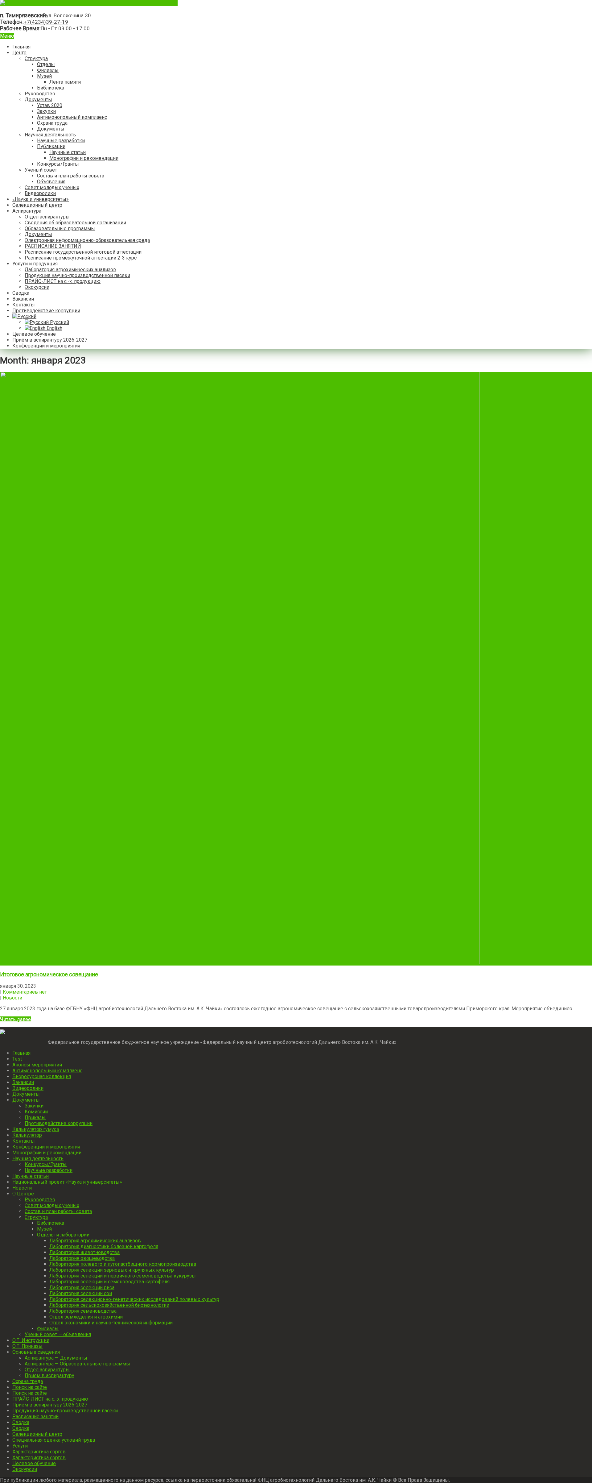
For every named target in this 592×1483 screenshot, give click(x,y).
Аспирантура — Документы (56, 1358)
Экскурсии (37, 287)
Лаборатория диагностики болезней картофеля (103, 1246)
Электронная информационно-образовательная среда (87, 240)
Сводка (20, 293)
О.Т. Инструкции (30, 1340)
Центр (19, 53)
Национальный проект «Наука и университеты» (67, 1182)
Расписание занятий (35, 1416)
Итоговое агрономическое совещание (49, 974)
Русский (59, 322)
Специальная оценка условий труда (53, 1440)
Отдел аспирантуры (47, 217)
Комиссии (36, 1112)
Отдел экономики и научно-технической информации (111, 1323)
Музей (44, 76)
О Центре (23, 1194)
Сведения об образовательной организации (75, 223)
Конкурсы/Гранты (58, 164)
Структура (36, 58)
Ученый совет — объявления (58, 1334)
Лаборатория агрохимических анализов (70, 269)
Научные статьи (67, 152)
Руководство (40, 94)
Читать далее (15, 1019)
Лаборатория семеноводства (83, 1311)
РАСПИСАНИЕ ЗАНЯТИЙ (53, 246)
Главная (21, 47)
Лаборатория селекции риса (81, 1287)
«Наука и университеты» (40, 199)
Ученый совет (41, 170)
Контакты (23, 305)
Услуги (20, 1446)
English (53, 328)
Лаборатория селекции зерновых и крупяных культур (111, 1270)
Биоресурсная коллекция (41, 1076)
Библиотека (50, 88)
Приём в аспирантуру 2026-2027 (49, 340)
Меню (7, 36)
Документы (38, 99)
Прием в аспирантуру (49, 1375)
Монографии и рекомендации (83, 158)
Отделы (46, 64)
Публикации (51, 146)
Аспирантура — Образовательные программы (77, 1364)
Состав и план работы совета (70, 176)
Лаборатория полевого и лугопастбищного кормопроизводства (122, 1264)
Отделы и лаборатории (63, 1235)
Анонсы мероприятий (37, 1065)
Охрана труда (52, 123)
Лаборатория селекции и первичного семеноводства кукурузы (122, 1276)
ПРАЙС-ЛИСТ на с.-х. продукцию (63, 281)
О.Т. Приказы (27, 1346)
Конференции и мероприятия (46, 346)
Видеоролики (40, 193)
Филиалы (48, 70)
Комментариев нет (25, 992)
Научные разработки (61, 140)
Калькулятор (27, 1135)
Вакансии (23, 299)
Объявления (51, 182)
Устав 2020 (49, 105)
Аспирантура (26, 211)
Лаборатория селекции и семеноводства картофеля (109, 1282)
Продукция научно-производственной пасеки (77, 275)
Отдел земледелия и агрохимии (86, 1317)
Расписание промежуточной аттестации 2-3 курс (81, 258)
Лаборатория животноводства (84, 1252)
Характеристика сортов (39, 1452)
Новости (12, 998)
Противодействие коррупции (46, 311)
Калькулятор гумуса (35, 1129)
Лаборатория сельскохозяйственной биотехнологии (109, 1305)
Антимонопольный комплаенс (72, 117)
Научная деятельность (50, 135)
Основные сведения (36, 1352)
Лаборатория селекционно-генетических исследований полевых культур (134, 1299)
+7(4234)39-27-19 (46, 22)
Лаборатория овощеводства (82, 1258)
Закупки (46, 111)
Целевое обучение (34, 334)
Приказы (35, 1117)
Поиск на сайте (29, 1387)
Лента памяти (65, 82)
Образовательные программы (60, 228)
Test (17, 1059)
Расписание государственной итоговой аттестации (83, 252)
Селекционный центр (37, 205)
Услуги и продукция (35, 264)
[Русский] (24, 316)
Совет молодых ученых (52, 187)
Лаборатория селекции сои (80, 1293)
